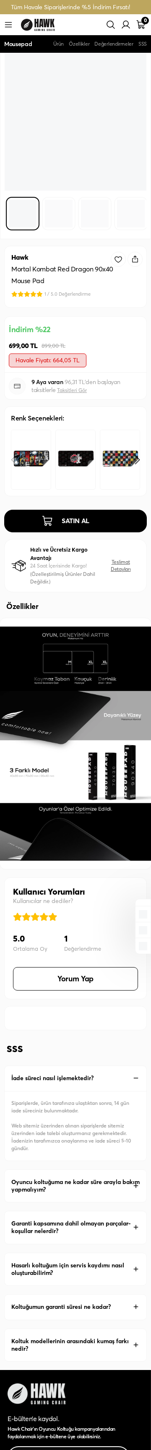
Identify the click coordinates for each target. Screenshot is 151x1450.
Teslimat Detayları (121, 565)
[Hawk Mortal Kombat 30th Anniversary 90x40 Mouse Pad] (31, 460)
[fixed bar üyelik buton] (143, 929)
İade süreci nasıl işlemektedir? (52, 1078)
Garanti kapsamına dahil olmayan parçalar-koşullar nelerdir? (71, 1227)
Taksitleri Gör (72, 390)
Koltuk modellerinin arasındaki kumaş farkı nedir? (70, 1344)
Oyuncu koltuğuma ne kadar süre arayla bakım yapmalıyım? (75, 1185)
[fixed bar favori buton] (143, 913)
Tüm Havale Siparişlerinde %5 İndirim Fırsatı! (70, 7)
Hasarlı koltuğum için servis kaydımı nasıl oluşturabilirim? (67, 1269)
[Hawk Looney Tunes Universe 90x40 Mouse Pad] (120, 460)
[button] (138, 459)
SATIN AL (75, 520)
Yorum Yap (75, 978)
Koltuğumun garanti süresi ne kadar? (61, 1307)
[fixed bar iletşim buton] (143, 945)
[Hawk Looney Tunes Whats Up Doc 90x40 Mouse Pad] (75, 460)
